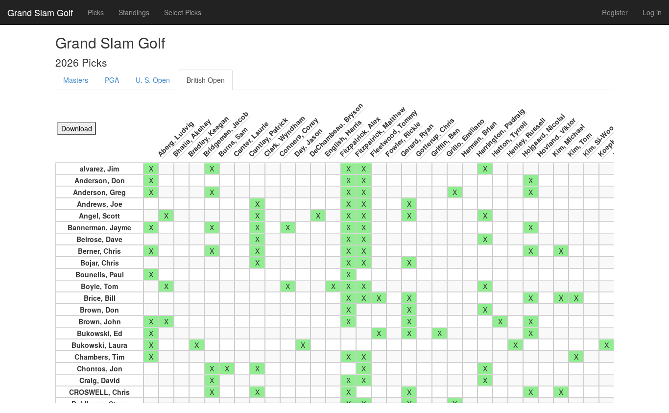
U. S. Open (153, 80)
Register (615, 12)
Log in (652, 12)
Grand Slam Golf (40, 12)
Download (76, 128)
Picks (96, 12)
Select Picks (182, 12)
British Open (206, 80)
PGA (112, 80)
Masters (75, 80)
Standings (134, 12)
